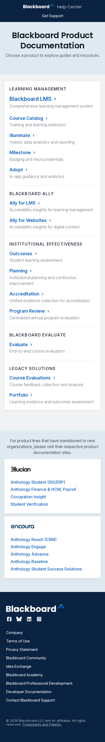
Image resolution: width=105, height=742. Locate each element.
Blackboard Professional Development (39, 683)
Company (14, 632)
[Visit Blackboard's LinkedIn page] (29, 619)
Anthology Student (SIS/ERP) (37, 482)
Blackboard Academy (24, 675)
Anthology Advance (29, 554)
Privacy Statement (22, 649)
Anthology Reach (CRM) (33, 539)
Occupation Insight (28, 496)
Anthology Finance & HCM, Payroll (43, 489)
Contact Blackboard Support (30, 700)
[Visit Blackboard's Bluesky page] (19, 619)
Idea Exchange (18, 666)
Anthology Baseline (29, 561)
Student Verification (29, 504)
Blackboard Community (26, 658)
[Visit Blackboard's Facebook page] (10, 619)
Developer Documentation (28, 692)
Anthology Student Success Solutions (46, 568)
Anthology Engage (28, 546)
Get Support (52, 16)
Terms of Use (18, 641)
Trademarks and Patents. (42, 724)
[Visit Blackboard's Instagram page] (39, 619)
